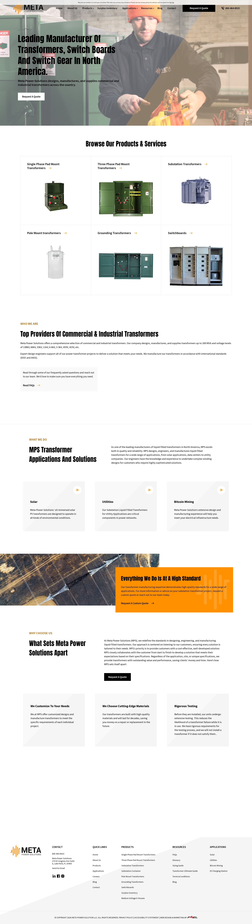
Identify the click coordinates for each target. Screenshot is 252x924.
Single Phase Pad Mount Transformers (138, 854)
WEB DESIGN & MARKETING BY (173, 917)
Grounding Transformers (132, 882)
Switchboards (127, 887)
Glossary (176, 860)
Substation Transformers (132, 865)
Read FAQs (29, 385)
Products (87, 8)
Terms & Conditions (181, 876)
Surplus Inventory (107, 8)
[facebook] (58, 876)
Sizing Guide (177, 865)
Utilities (213, 860)
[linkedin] (54, 876)
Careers (96, 876)
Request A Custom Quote (134, 603)
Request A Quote (199, 8)
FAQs (174, 854)
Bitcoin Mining (216, 865)
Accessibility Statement (146, 917)
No (173, 2)
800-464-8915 (232, 8)
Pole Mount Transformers (132, 876)
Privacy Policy (126, 917)
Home (59, 8)
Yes (171, 2)
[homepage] (28, 8)
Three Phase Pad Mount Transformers (138, 860)
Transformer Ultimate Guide (185, 871)
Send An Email (58, 868)
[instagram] (63, 876)
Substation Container (131, 871)
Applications (129, 8)
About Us (72, 8)
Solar (212, 854)
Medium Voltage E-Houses (133, 898)
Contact (171, 8)
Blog (160, 8)
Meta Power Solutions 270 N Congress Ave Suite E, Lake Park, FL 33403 (63, 861)
